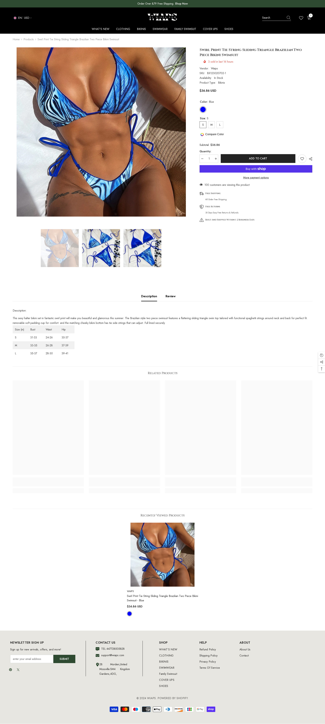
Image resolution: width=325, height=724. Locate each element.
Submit (64, 659)
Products (29, 39)
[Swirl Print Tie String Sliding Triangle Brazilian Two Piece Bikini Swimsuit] (162, 555)
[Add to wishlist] (302, 158)
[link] (48, 484)
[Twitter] (18, 669)
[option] (101, 132)
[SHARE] (309, 159)
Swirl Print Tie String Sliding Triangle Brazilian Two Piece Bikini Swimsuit (162, 598)
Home (16, 39)
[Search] (276, 18)
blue (129, 613)
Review (171, 296)
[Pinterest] (10, 669)
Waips (214, 68)
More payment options (256, 178)
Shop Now (181, 4)
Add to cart (258, 158)
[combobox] (273, 18)
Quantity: (205, 151)
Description (149, 296)
